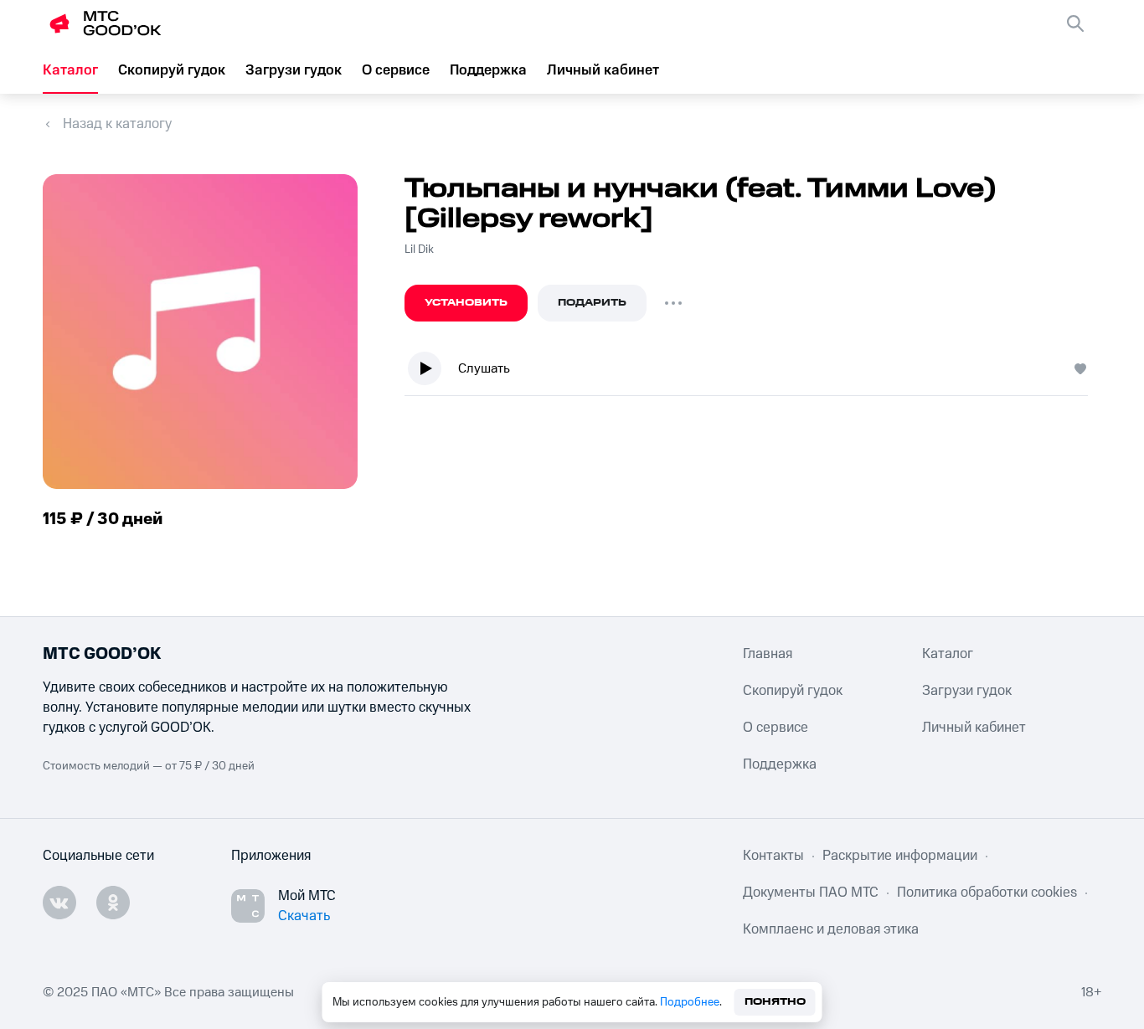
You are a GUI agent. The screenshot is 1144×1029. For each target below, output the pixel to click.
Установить (466, 303)
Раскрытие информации (899, 855)
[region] (753, 372)
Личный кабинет (603, 70)
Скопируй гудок (171, 70)
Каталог (70, 70)
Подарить (592, 303)
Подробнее (689, 1002)
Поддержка (488, 70)
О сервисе (396, 70)
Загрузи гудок (293, 70)
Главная (767, 654)
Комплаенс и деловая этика (831, 929)
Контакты (773, 855)
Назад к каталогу (117, 124)
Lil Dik (419, 249)
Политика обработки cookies (987, 892)
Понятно (775, 1002)
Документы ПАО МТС (811, 892)
